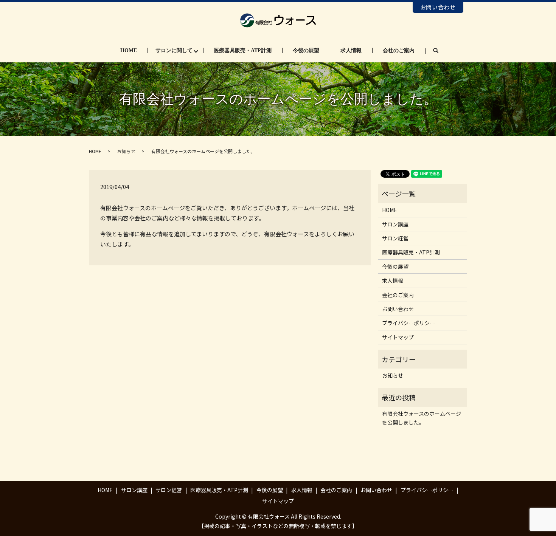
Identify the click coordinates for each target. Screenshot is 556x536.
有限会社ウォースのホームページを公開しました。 (421, 418)
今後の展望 (306, 50)
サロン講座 (395, 224)
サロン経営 (395, 238)
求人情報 (351, 50)
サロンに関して (174, 50)
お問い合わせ (438, 7)
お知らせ (126, 151)
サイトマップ (398, 337)
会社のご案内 (399, 50)
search (441, 51)
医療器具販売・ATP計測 (243, 50)
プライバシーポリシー (408, 323)
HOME (128, 50)
